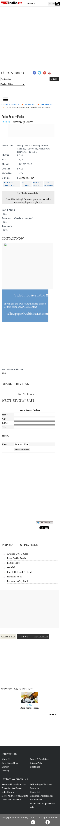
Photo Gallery (37, 791)
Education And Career (12, 788)
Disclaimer (35, 766)
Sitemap (5, 770)
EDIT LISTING (26, 184)
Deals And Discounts (11, 799)
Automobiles (36, 799)
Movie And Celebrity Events (15, 795)
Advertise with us (10, 762)
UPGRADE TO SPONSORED (9, 184)
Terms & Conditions (39, 759)
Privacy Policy (36, 762)
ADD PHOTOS (48, 184)
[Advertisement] (30, 38)
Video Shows (8, 791)
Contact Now (26, 177)
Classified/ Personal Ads (41, 795)
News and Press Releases (14, 784)
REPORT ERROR (37, 184)
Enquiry (5, 766)
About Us (6, 759)
